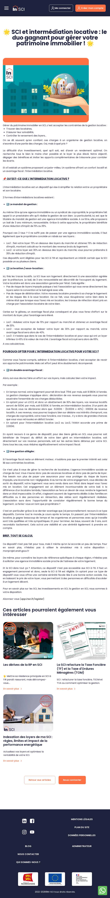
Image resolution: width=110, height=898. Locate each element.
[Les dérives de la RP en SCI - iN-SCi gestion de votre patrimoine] (28, 640)
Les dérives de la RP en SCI (22, 665)
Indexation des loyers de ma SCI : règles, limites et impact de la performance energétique (28, 741)
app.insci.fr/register (32, 599)
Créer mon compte (91, 8)
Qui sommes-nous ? (28, 862)
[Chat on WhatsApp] (102, 890)
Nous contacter (72, 780)
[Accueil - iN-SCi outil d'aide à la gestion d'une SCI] (18, 8)
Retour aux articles (40, 780)
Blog (28, 846)
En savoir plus (11, 688)
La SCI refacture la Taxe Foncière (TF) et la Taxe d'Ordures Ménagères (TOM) (81, 668)
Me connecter (62, 8)
